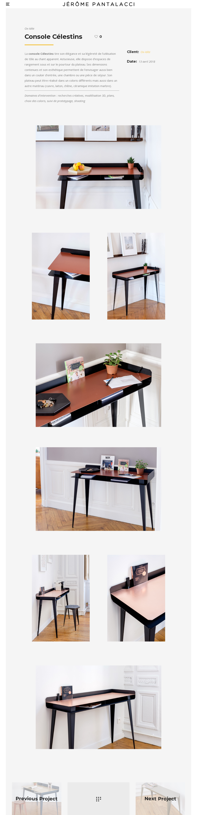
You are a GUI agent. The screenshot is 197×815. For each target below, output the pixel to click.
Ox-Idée (145, 52)
